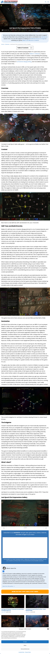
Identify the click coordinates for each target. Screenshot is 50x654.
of (25, 527)
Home (2, 44)
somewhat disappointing (24, 61)
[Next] (45, 528)
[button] (48, 629)
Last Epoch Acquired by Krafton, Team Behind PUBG (36, 610)
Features (37, 30)
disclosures (44, 37)
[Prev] (4, 528)
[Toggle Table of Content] (30, 48)
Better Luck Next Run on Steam (30, 40)
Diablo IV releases (34, 53)
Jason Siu (7, 30)
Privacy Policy (28, 652)
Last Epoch (45, 30)
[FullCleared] (9, 2)
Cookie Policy (21, 652)
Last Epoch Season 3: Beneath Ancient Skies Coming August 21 (12, 610)
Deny (25, 645)
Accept (25, 641)
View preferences (25, 649)
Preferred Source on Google (38, 38)
